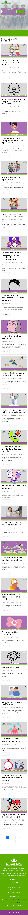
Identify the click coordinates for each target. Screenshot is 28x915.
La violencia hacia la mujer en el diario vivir (12, 523)
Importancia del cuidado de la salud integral (13, 816)
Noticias (13, 341)
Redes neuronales (10, 667)
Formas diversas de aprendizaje (11, 178)
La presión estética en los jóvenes (12, 703)
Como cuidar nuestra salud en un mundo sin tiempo (13, 777)
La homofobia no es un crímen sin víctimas (13, 374)
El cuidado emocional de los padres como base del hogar (13, 101)
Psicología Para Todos (15, 68)
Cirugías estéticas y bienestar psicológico (12, 740)
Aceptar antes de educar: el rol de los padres (11, 62)
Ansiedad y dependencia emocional (14, 487)
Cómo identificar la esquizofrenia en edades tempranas (13, 297)
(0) (23, 68)
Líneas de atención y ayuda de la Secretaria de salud (13, 449)
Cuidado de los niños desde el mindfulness (12, 559)
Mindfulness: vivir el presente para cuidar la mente (13, 597)
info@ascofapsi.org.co (15, 905)
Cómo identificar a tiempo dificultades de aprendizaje (13, 140)
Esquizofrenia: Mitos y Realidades (12, 337)
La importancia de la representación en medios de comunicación (12, 256)
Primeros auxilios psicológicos (10, 633)
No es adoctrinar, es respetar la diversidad (12, 215)
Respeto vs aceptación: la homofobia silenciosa (13, 411)
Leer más (5, 78)
